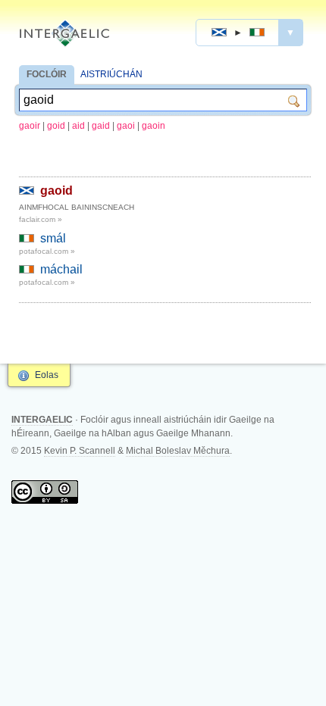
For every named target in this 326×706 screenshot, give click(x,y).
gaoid (56, 190)
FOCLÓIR (47, 74)
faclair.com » (40, 219)
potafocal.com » (47, 251)
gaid (101, 125)
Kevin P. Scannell (79, 450)
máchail (61, 269)
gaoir (29, 125)
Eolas (46, 375)
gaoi (126, 125)
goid (56, 125)
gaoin (153, 125)
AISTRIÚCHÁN (111, 74)
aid (78, 125)
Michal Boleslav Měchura (178, 450)
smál (53, 238)
